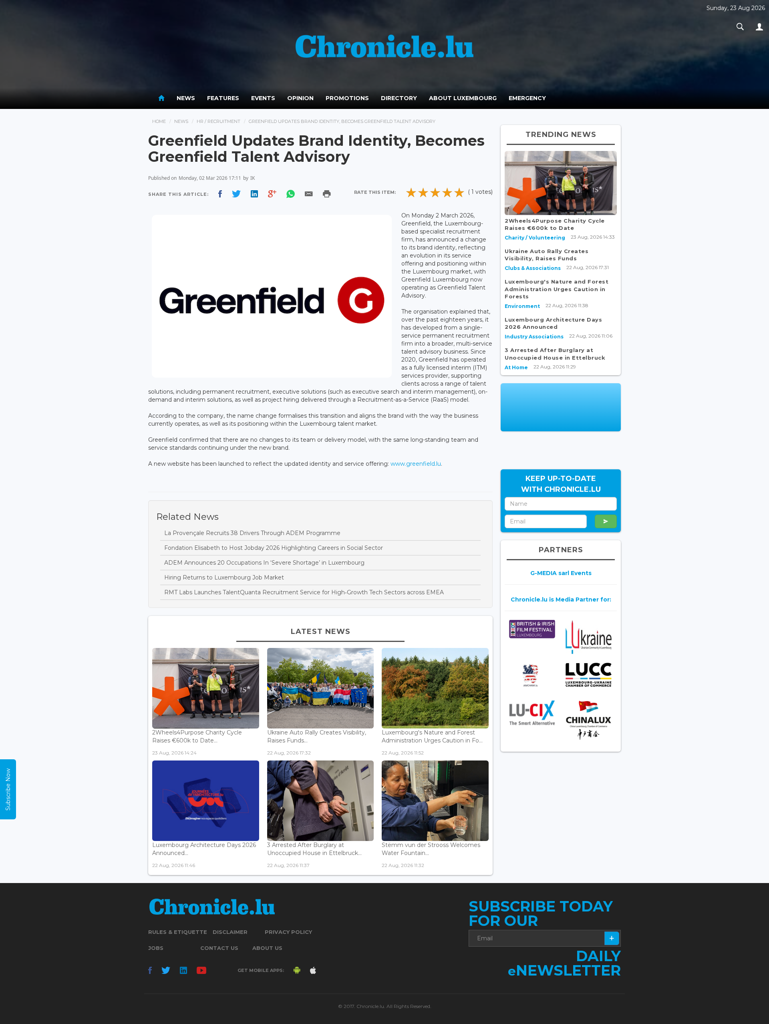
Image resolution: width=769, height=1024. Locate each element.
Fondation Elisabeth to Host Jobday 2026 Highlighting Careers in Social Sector (273, 547)
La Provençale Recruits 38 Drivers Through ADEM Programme (252, 533)
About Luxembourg (463, 98)
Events (263, 98)
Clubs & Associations (533, 268)
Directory (399, 98)
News (186, 98)
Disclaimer (230, 932)
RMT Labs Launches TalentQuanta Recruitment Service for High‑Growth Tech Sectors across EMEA (304, 592)
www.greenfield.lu (416, 463)
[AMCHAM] (532, 675)
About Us (267, 948)
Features (223, 98)
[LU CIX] (532, 713)
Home (159, 121)
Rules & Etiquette (177, 932)
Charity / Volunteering (535, 238)
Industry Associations (534, 337)
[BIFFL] (532, 629)
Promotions (347, 98)
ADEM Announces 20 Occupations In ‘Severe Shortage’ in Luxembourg (264, 562)
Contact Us (219, 948)
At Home (516, 367)
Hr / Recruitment (218, 121)
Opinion (300, 98)
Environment (522, 306)
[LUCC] (588, 675)
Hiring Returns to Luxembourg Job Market (224, 577)
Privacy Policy (288, 932)
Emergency (527, 98)
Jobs (155, 948)
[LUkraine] (588, 636)
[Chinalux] (588, 720)
